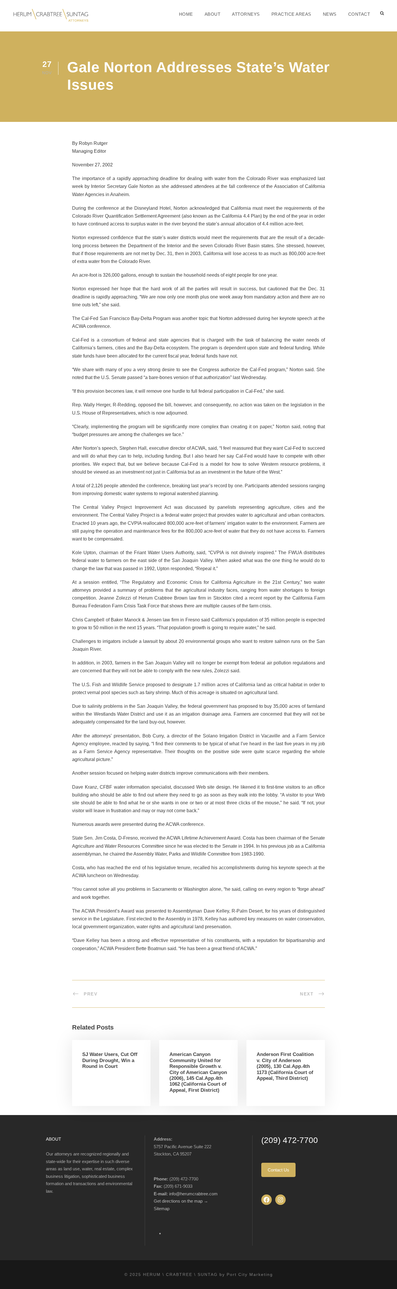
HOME (186, 14)
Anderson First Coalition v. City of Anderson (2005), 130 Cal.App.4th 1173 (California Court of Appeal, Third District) (285, 1066)
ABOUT (213, 14)
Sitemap (161, 1208)
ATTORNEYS (246, 14)
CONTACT (359, 14)
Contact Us (278, 1169)
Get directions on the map (179, 1201)
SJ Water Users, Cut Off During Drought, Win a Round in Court (109, 1060)
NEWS (330, 14)
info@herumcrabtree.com (193, 1193)
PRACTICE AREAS (291, 14)
